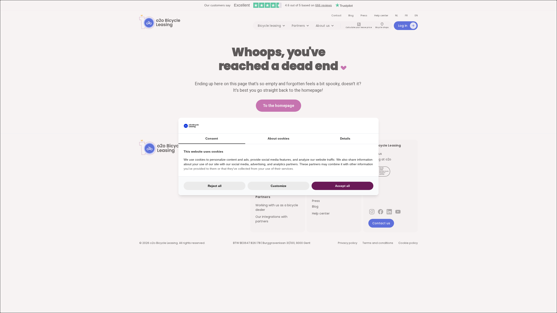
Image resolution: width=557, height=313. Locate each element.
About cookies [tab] (278, 138)
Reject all (214, 186)
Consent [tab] (211, 138)
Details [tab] (345, 138)
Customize (278, 186)
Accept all (342, 186)
